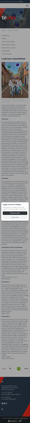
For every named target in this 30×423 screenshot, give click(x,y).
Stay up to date (15, 213)
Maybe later (15, 217)
